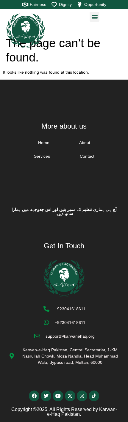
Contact (87, 156)
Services (42, 156)
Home (43, 142)
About (84, 142)
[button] (94, 17)
